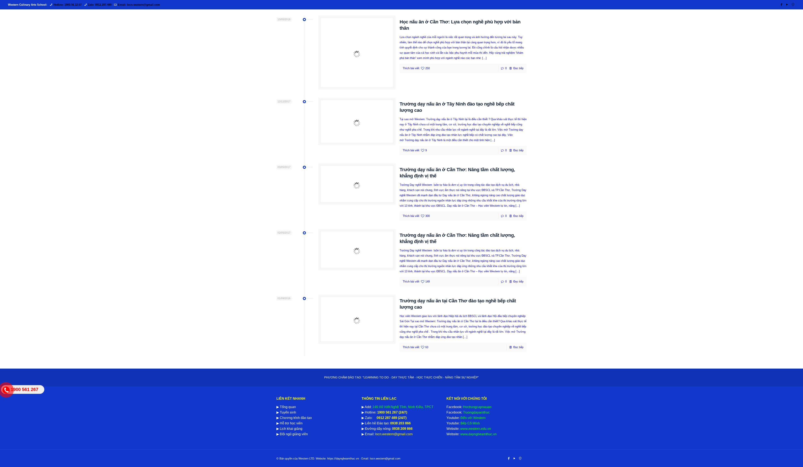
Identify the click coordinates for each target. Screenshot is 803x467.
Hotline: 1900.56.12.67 (68, 4)
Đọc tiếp (518, 68)
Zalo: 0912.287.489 (99, 4)
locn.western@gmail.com (393, 434)
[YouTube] (787, 4)
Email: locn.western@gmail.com (139, 4)
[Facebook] (781, 4)
